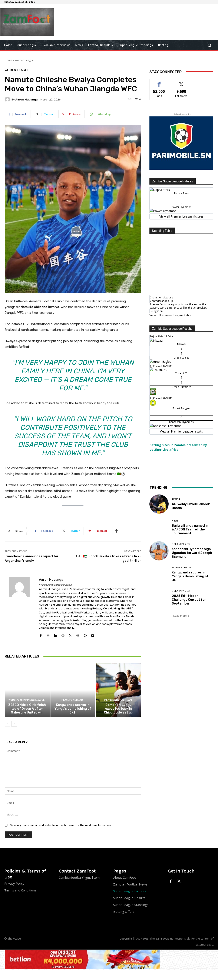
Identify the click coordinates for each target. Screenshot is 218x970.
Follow (181, 82)
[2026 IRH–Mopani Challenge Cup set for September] (159, 597)
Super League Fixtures (129, 891)
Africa (176, 499)
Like (159, 82)
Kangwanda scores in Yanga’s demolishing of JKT (72, 708)
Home (8, 60)
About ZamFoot (124, 877)
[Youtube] (92, 634)
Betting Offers (124, 911)
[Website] (77, 634)
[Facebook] (40, 634)
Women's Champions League (27, 700)
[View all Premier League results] (181, 326)
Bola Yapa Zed (181, 544)
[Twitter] (70, 634)
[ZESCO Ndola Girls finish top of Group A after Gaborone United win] (27, 690)
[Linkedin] (55, 634)
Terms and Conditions (20, 890)
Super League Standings (131, 905)
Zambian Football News (130, 884)
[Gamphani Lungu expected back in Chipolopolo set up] (118, 690)
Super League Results (129, 898)
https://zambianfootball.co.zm (55, 585)
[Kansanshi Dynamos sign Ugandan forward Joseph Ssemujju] (159, 550)
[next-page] (14, 724)
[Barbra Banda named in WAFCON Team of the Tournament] (159, 527)
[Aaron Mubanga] (8, 99)
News (175, 521)
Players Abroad (72, 700)
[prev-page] (7, 724)
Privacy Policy (14, 883)
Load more (180, 616)
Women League (24, 60)
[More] (116, 531)
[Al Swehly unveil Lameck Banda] (159, 504)
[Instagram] (48, 634)
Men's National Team (118, 700)
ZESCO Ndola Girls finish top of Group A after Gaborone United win (27, 708)
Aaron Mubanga (26, 99)
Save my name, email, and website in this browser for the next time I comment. (61, 825)
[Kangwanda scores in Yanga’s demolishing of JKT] (72, 690)
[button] (209, 45)
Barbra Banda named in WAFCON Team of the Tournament (190, 529)
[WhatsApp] (85, 634)
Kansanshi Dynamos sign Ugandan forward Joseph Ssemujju (192, 553)
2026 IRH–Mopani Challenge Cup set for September (189, 599)
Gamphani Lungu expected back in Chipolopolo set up (118, 708)
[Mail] (63, 634)
